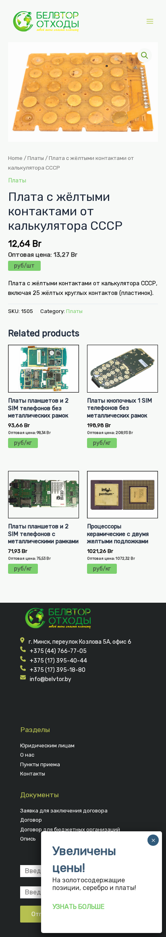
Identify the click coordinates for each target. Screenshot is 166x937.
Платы (35, 158)
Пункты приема (40, 764)
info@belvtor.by (50, 679)
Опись (28, 839)
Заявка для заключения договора (64, 811)
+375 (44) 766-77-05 (58, 651)
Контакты (32, 774)
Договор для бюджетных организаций (70, 830)
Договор (31, 820)
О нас (27, 755)
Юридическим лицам (47, 746)
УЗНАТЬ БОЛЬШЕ (78, 906)
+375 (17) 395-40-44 (58, 660)
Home (15, 158)
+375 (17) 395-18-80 (57, 670)
